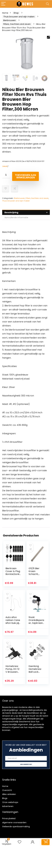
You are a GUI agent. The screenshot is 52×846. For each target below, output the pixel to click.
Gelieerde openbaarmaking (16, 826)
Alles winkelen (9, 794)
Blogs (4, 798)
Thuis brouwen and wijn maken (19, 16)
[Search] (47, 4)
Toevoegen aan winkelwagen (25, 176)
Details (4, 166)
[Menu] (3, 4)
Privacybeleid (8, 818)
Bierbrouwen (9, 20)
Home (5, 12)
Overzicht (7, 790)
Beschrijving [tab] (11, 212)
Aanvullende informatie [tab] (16, 217)
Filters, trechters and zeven (17, 24)
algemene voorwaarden (14, 822)
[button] (48, 37)
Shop (16, 12)
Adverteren (7, 806)
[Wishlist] (19, 842)
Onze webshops (10, 802)
